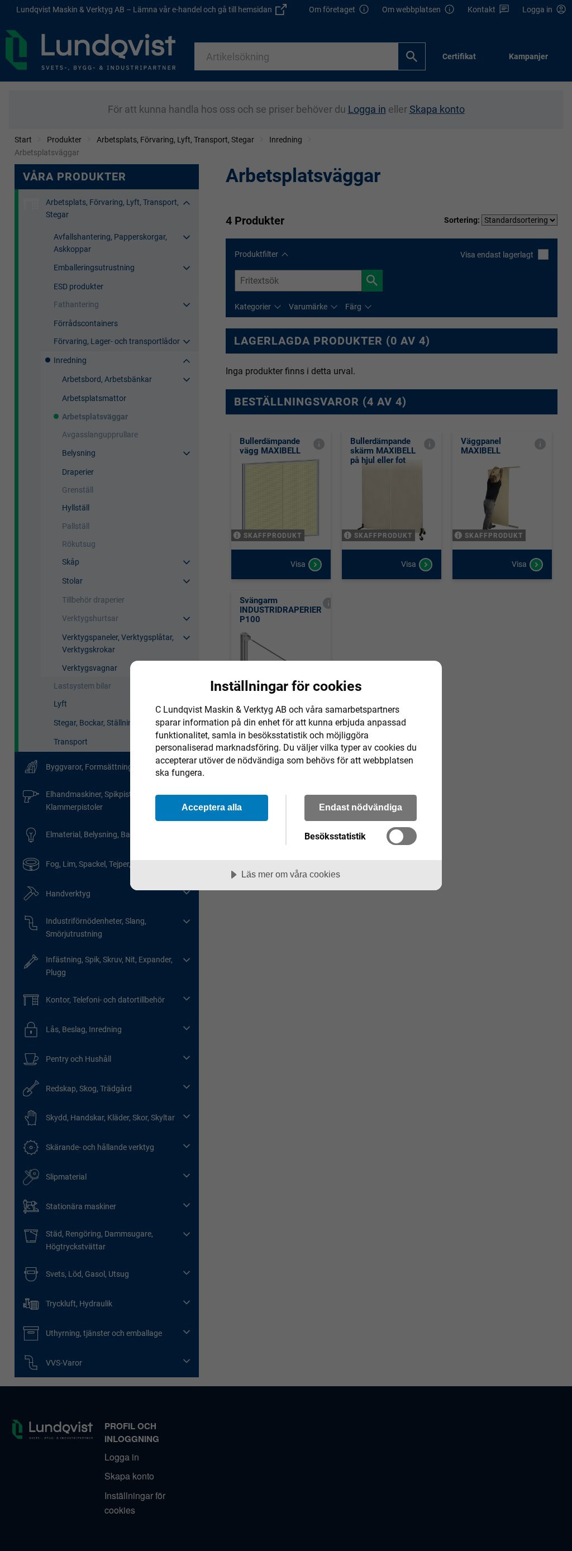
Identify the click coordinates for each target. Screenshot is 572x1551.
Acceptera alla (212, 807)
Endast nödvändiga (360, 807)
